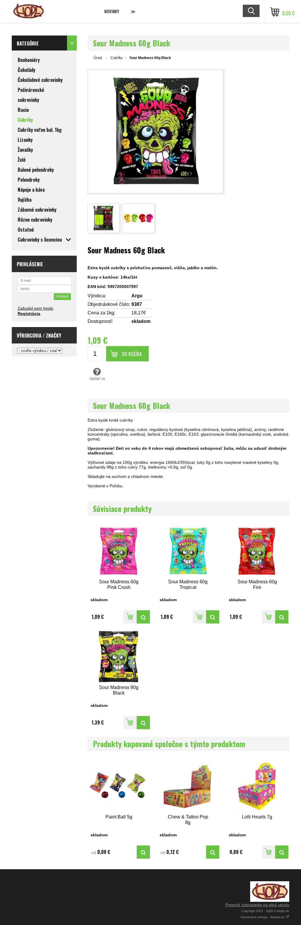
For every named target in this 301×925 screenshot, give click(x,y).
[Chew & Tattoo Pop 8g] (188, 786)
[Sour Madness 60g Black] (155, 131)
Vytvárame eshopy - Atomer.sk (262, 917)
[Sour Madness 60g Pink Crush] (119, 551)
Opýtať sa (97, 379)
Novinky (111, 11)
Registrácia (29, 313)
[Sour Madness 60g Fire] (257, 551)
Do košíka (132, 354)
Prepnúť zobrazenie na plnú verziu (257, 904)
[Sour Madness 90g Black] (119, 657)
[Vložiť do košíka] (130, 617)
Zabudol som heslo (35, 308)
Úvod (97, 58)
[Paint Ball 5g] (119, 786)
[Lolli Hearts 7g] (257, 786)
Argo (137, 295)
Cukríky (117, 58)
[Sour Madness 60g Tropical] (188, 551)
